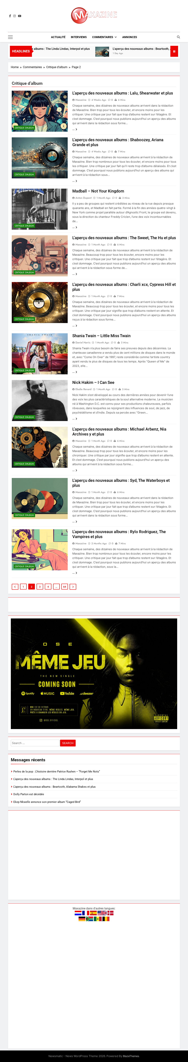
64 (64, 586)
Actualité (58, 37)
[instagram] (14, 16)
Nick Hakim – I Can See (93, 382)
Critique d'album (24, 127)
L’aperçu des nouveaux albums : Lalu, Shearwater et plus (122, 93)
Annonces (129, 37)
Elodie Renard (83, 389)
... (73, 129)
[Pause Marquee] (174, 51)
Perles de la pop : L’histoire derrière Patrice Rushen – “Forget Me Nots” (56, 771)
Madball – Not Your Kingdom (98, 191)
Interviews (79, 37)
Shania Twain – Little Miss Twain (101, 335)
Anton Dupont (83, 198)
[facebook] (10, 16)
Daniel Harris (82, 342)
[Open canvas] (10, 37)
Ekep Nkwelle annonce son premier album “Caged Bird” (47, 802)
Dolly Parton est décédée (28, 794)
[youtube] (19, 16)
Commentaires (102, 37)
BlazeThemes (131, 1056)
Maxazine (80, 100)
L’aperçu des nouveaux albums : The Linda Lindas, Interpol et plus (53, 779)
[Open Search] (178, 37)
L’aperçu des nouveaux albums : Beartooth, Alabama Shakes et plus (132, 49)
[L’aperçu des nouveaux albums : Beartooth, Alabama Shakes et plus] (77, 53)
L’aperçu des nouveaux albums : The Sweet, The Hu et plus (124, 238)
